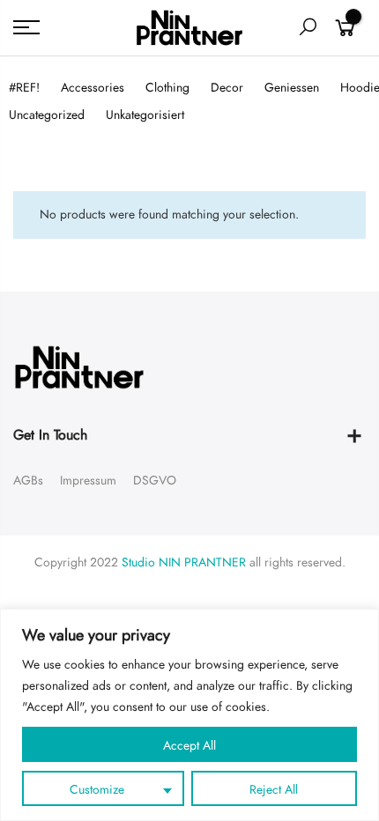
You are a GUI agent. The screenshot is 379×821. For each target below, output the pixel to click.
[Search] (307, 27)
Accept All (189, 745)
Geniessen (291, 87)
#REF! (24, 87)
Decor (227, 87)
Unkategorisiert (145, 115)
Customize (97, 789)
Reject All (273, 789)
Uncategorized (47, 115)
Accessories (92, 87)
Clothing (167, 87)
